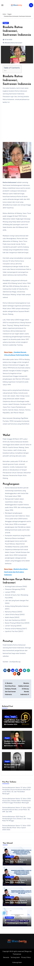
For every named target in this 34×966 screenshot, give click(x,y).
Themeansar (17, 954)
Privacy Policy (26, 957)
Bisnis (7, 716)
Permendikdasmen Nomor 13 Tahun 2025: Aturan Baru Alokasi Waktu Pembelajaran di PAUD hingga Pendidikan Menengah (16, 801)
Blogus (27, 951)
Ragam (5, 23)
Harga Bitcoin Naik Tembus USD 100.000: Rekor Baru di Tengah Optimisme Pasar (15, 722)
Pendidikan (9, 856)
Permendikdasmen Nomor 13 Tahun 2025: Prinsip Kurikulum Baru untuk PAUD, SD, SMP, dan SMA (16, 810)
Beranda (6, 957)
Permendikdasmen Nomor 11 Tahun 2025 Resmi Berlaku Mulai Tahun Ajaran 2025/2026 (16, 828)
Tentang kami (15, 957)
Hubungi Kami (17, 962)
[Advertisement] (17, 123)
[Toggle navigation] (2, 5)
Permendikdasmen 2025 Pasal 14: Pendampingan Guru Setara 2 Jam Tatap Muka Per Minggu (16, 819)
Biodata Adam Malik (12, 765)
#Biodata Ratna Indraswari (13, 43)
